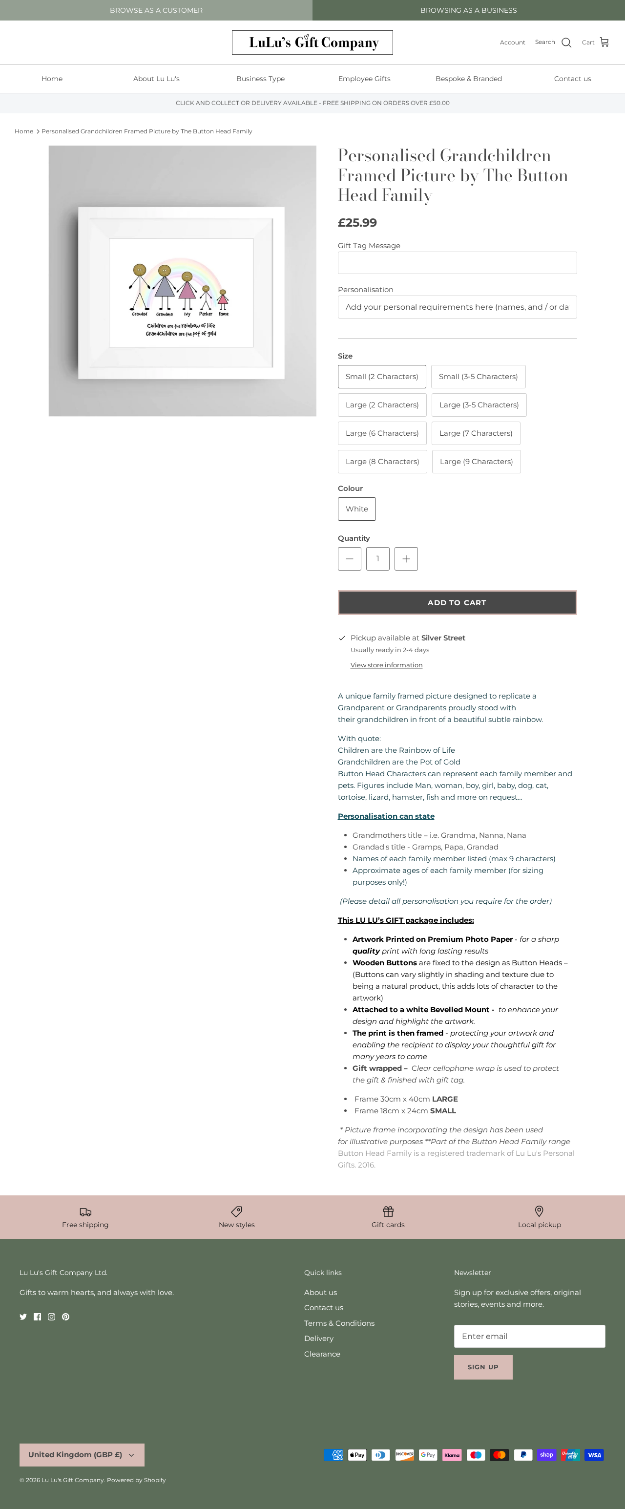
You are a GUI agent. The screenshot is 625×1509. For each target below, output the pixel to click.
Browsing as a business (468, 10)
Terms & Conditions (339, 1323)
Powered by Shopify (136, 1480)
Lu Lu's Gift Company (73, 1480)
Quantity (354, 538)
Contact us (572, 78)
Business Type (260, 78)
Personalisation (366, 289)
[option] (182, 281)
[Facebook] (37, 1316)
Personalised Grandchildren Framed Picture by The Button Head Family (147, 131)
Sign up (483, 1367)
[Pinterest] (65, 1316)
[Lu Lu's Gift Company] (312, 42)
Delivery (318, 1338)
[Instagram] (51, 1316)
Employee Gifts (364, 78)
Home (52, 78)
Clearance (322, 1354)
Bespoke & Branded (469, 78)
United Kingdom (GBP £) (75, 1454)
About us (320, 1292)
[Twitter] (23, 1316)
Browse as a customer (156, 10)
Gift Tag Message (369, 245)
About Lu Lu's (156, 78)
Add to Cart (457, 602)
